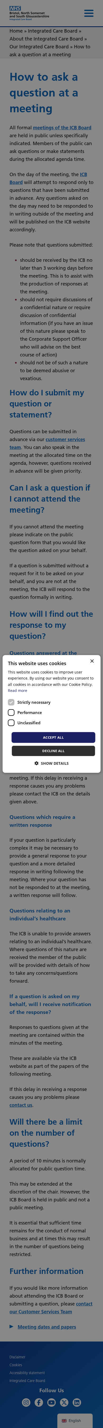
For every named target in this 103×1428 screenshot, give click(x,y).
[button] (52, 763)
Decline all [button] (53, 750)
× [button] (92, 661)
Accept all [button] (53, 737)
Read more (17, 690)
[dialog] (52, 714)
